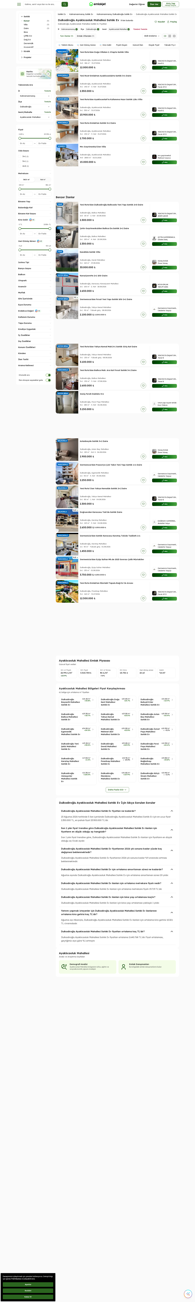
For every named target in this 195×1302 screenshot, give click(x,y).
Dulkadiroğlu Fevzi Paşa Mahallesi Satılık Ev (150, 746)
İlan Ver (154, 4)
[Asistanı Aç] (188, 1294)
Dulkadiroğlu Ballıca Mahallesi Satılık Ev (69, 717)
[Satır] (165, 36)
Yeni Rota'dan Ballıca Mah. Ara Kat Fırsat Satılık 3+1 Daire (108, 370)
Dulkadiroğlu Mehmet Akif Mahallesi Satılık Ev (110, 732)
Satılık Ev (62, 14)
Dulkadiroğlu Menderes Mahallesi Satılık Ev (110, 776)
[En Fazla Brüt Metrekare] (50, 189)
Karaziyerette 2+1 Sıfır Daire (93, 275)
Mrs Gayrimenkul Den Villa (93, 147)
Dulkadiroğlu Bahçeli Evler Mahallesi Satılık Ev (150, 702)
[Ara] (65, 4)
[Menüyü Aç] (19, 4)
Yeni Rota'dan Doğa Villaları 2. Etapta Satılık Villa (104, 52)
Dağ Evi (27, 39)
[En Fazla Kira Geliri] (50, 228)
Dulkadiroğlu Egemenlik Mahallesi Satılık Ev (70, 732)
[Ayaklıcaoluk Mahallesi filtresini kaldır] (128, 29)
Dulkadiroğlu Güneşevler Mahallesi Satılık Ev (69, 777)
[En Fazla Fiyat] (50, 138)
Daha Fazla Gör (116, 790)
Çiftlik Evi (28, 36)
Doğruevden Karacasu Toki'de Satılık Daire (101, 512)
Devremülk (28, 43)
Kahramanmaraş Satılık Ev (81, 14)
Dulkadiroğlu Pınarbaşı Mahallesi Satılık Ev (110, 761)
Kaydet (161, 22)
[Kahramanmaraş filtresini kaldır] (76, 29)
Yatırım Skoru (67, 45)
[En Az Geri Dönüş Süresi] (19, 250)
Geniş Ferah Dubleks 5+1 (92, 394)
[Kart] (169, 36)
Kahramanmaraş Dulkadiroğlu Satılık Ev (114, 14)
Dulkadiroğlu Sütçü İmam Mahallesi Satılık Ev (150, 776)
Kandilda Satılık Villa (90, 252)
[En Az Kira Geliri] (19, 228)
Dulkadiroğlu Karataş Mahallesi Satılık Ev (70, 761)
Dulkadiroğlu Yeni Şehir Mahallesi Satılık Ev (70, 746)
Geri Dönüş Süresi (88, 45)
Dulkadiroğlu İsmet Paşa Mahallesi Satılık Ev (150, 732)
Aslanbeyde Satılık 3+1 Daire (94, 441)
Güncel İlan (138, 45)
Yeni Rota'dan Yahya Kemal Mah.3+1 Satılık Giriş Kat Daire (108, 346)
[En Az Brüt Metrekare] (19, 189)
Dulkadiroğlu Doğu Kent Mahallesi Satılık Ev (110, 702)
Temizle (47, 91)
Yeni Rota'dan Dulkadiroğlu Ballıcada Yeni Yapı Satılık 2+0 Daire (111, 205)
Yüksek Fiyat (170, 45)
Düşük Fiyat (154, 45)
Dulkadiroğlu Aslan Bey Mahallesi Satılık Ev (150, 717)
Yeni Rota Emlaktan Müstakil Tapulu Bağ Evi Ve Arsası (106, 583)
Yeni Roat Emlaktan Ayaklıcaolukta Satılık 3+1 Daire (105, 76)
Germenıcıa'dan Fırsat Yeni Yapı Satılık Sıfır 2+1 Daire (106, 299)
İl (19, 91)
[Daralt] (22, 21)
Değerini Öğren (137, 4)
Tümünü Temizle (140, 29)
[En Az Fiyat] (19, 138)
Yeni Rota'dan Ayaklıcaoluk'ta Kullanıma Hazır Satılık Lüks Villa (111, 99)
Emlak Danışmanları (139, 964)
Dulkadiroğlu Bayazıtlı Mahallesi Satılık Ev (70, 702)
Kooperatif (28, 47)
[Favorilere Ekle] (143, 67)
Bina (26, 32)
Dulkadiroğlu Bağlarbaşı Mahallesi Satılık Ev (150, 761)
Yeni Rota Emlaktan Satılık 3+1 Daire (98, 123)
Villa (25, 24)
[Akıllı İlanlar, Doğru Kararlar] (97, 4)
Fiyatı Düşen (121, 45)
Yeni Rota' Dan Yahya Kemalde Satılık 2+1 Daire (103, 488)
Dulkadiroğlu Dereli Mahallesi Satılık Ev (109, 746)
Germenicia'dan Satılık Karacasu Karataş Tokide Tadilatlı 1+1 (110, 536)
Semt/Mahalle (25, 112)
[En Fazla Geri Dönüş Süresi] (50, 250)
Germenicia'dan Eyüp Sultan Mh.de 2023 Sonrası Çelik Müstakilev (112, 559)
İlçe (20, 101)
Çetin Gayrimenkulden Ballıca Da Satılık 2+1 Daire (104, 228)
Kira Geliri (107, 45)
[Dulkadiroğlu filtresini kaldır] (98, 29)
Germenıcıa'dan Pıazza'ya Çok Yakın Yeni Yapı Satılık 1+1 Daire (111, 465)
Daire (26, 28)
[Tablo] (174, 36)
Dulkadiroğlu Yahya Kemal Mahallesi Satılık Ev (110, 717)
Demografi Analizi (79, 964)
